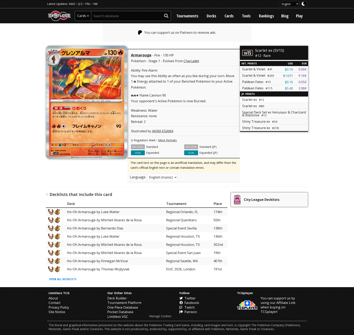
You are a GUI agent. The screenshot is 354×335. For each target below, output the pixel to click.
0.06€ (302, 69)
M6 (95, 4)
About (53, 298)
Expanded (152, 153)
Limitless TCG (59, 293)
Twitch (189, 307)
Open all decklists (63, 279)
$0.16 (289, 69)
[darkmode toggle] (303, 4)
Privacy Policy (59, 307)
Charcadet (191, 61)
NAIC (72, 4)
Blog (285, 16)
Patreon (190, 312)
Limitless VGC (117, 316)
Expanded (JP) (208, 153)
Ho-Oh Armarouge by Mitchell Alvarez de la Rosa (104, 220)
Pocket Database (120, 312)
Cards (229, 16)
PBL (88, 4)
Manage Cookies (160, 316)
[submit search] (166, 16)
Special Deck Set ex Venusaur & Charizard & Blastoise (274, 113)
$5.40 (289, 88)
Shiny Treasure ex (259, 121)
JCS (80, 4)
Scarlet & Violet (257, 69)
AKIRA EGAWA (162, 131)
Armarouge (141, 55)
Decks (211, 16)
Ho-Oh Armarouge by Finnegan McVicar (97, 261)
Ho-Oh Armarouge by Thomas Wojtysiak (98, 269)
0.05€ (302, 82)
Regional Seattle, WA (182, 261)
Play (299, 16)
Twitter (190, 298)
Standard (152, 147)
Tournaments (187, 16)
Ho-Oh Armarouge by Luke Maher (93, 212)
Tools (246, 16)
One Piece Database (122, 307)
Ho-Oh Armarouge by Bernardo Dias (95, 228)
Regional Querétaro (181, 220)
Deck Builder (117, 298)
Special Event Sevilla (181, 228)
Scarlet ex (253, 106)
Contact (54, 302)
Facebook (191, 302)
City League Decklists (261, 199)
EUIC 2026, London (180, 269)
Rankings (266, 16)
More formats (167, 140)
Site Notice (57, 312)
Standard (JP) (208, 147)
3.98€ (302, 88)
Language (137, 177)
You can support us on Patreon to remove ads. (180, 32)
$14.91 (288, 75)
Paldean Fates (256, 82)
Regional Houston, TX (183, 236)
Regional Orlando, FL (182, 212)
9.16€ (302, 75)
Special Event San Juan (183, 253)
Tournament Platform (124, 302)
